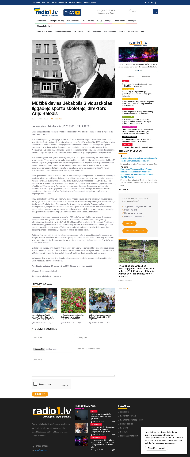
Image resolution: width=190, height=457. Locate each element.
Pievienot (40, 394)
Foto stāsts (46, 2)
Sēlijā (99, 21)
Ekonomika (78, 31)
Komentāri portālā (128, 416)
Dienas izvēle (128, 117)
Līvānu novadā (73, 21)
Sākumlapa (41, 21)
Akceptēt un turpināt (156, 448)
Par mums (124, 432)
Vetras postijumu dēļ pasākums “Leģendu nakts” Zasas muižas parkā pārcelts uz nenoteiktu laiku (138, 104)
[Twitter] (145, 2)
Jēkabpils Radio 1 (44, 26)
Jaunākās (130, 77)
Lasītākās (146, 77)
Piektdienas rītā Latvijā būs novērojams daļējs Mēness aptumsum (137, 85)
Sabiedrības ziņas (63, 31)
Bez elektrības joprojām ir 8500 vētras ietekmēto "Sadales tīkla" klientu (136, 140)
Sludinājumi (62, 2)
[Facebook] (148, 2)
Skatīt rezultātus (135, 231)
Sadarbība (124, 412)
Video (54, 2)
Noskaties (36, 2)
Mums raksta (119, 21)
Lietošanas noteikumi (129, 436)
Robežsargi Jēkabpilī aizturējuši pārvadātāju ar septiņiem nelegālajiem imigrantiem (136, 94)
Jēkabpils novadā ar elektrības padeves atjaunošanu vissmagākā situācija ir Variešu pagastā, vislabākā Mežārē (137, 131)
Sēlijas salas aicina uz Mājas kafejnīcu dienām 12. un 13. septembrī (100, 317)
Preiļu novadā (88, 21)
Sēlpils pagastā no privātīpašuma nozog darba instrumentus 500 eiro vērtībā (137, 113)
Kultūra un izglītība (44, 31)
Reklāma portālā (90, 2)
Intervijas (132, 21)
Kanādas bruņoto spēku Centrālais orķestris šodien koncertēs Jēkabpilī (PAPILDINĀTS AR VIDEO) (136, 122)
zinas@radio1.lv (41, 450)
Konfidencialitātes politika (131, 420)
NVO (143, 31)
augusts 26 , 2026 (125, 280)
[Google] (151, 2)
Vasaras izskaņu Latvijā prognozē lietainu (138, 147)
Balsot (129, 223)
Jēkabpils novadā (56, 21)
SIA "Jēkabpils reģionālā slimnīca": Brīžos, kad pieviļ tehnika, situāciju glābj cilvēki (43, 317)
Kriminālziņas (110, 31)
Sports (122, 31)
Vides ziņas (133, 31)
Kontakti (124, 428)
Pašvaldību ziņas (93, 31)
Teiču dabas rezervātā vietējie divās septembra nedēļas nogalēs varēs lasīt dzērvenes (72, 317)
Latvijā (108, 21)
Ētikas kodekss (126, 424)
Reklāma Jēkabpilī (75, 2)
